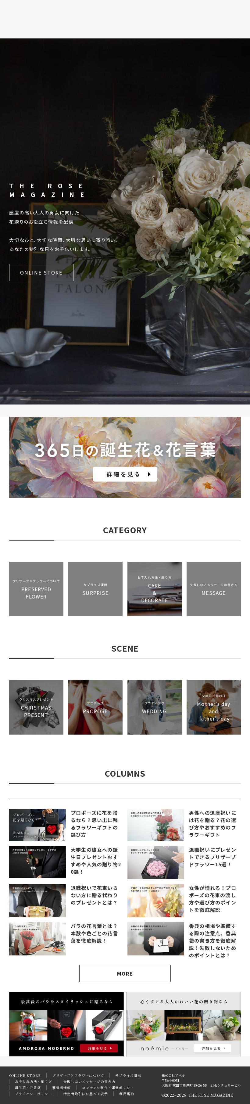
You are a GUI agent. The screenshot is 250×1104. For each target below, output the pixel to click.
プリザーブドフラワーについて (78, 1075)
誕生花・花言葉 (28, 1087)
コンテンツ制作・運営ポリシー (108, 1087)
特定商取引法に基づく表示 (85, 1093)
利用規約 (126, 1093)
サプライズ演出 (128, 1075)
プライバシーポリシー (33, 1093)
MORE (125, 973)
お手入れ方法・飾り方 (33, 1081)
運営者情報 (61, 1087)
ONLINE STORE (41, 272)
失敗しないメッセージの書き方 (89, 1081)
